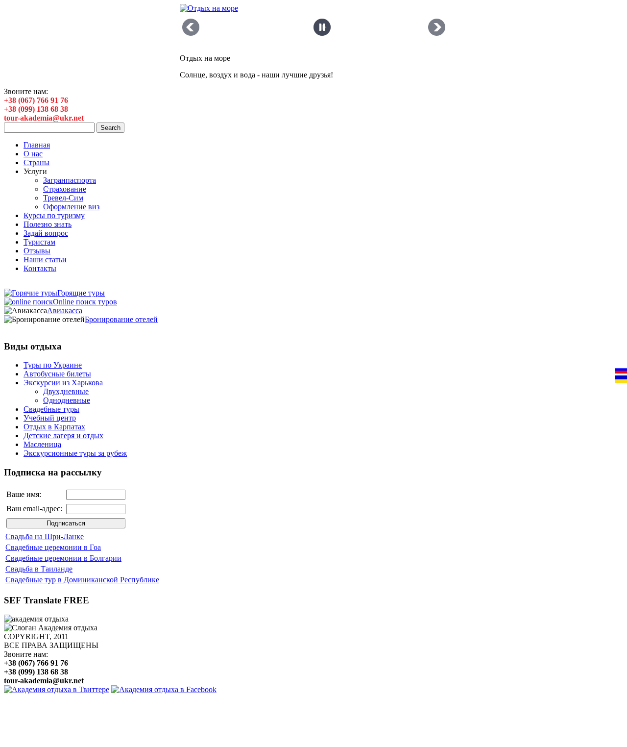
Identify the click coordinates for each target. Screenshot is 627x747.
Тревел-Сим (63, 198)
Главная (37, 145)
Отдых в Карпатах (54, 427)
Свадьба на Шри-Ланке (44, 536)
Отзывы (37, 251)
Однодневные (66, 400)
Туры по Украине (53, 365)
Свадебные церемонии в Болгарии (63, 558)
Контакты (40, 268)
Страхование (64, 189)
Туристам (39, 242)
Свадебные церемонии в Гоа (53, 547)
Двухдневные (66, 391)
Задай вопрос (46, 233)
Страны (36, 162)
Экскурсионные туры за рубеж (75, 453)
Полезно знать (48, 224)
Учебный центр (50, 418)
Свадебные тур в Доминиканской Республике (82, 579)
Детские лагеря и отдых (63, 435)
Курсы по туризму (54, 215)
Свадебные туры (51, 409)
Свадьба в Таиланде (38, 569)
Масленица (42, 444)
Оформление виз (71, 206)
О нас (33, 153)
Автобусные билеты (57, 374)
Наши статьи (45, 259)
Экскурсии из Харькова (63, 382)
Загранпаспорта (69, 180)
